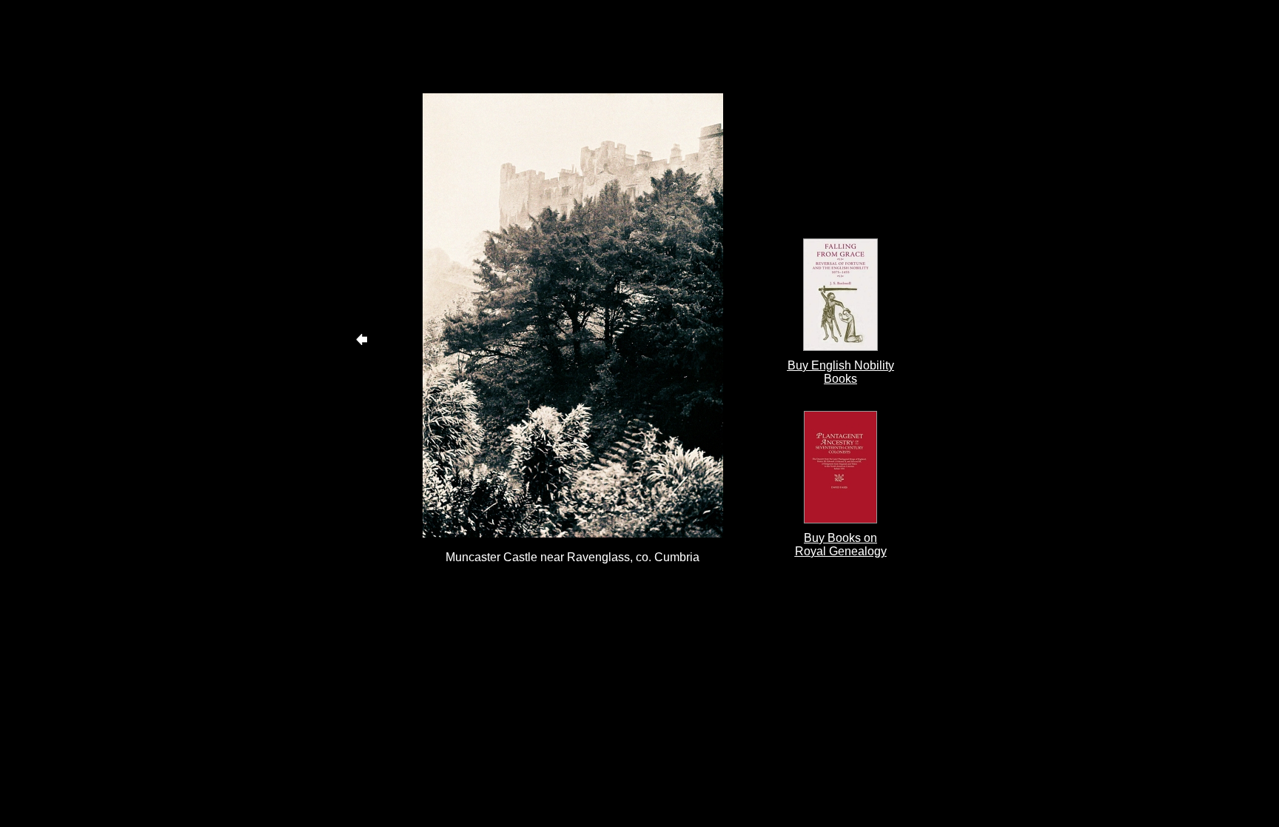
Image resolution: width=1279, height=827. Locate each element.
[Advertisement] (573, 46)
